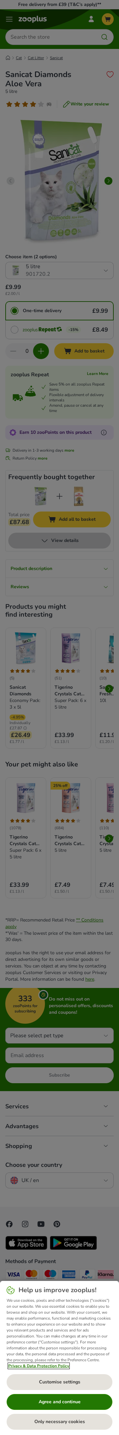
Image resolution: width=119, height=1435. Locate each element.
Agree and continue (60, 1402)
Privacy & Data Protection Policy (38, 1366)
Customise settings (59, 1382)
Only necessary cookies (59, 1421)
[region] (59, 1358)
